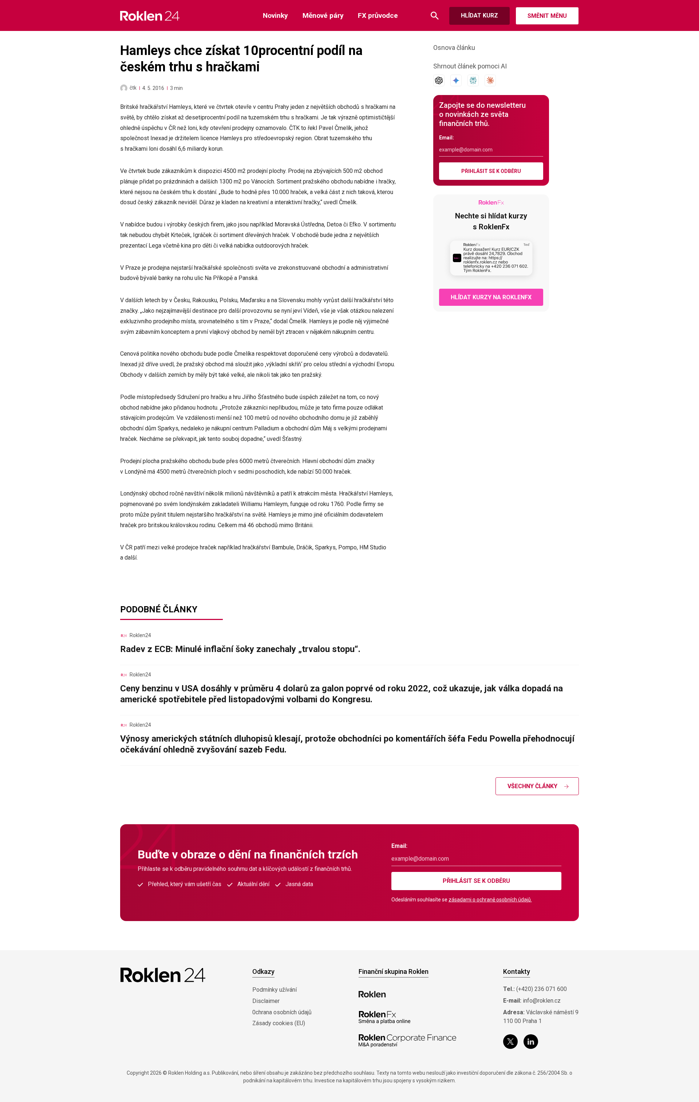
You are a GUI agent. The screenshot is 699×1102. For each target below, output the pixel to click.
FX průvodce (378, 15)
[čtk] (123, 88)
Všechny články (532, 786)
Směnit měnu (547, 15)
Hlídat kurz (479, 15)
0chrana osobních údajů (282, 1012)
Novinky (275, 15)
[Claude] (490, 80)
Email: (446, 138)
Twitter (510, 1041)
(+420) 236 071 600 (541, 989)
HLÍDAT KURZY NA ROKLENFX (491, 297)
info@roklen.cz (542, 1000)
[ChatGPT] (439, 80)
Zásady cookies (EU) (278, 1023)
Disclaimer (266, 1001)
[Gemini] (456, 80)
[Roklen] (372, 994)
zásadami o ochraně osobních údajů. (490, 899)
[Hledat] (434, 16)
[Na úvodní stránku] (149, 16)
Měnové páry (323, 15)
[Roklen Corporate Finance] (407, 1040)
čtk (133, 88)
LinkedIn (531, 1041)
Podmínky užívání (274, 989)
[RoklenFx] (384, 1017)
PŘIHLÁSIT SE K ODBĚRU (491, 171)
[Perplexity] (473, 80)
